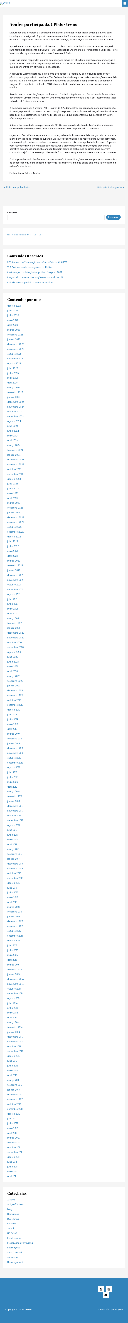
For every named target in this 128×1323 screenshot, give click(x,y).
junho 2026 (13, 315)
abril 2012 (12, 1133)
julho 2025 (12, 368)
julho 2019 (12, 714)
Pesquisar (12, 212)
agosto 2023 (14, 479)
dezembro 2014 (15, 979)
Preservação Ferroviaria (20, 1243)
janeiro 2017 (13, 858)
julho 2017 (12, 830)
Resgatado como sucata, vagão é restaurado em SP (35, 277)
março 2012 (13, 1137)
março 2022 (13, 560)
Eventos (11, 1223)
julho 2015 (12, 945)
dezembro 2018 (15, 748)
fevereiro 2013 (14, 1085)
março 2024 (13, 445)
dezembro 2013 (15, 1036)
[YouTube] (106, 1295)
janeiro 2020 (13, 685)
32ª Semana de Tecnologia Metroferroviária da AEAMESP (37, 262)
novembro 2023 (15, 464)
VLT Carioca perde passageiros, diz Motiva (29, 267)
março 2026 (13, 329)
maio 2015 (12, 955)
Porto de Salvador (19, 235)
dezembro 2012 (15, 1094)
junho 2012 (12, 1123)
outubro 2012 (14, 1104)
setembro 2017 (15, 820)
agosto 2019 (13, 709)
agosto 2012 (13, 1113)
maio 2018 (12, 782)
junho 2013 (12, 1065)
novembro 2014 (15, 984)
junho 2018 (12, 777)
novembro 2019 (15, 695)
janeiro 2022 (13, 570)
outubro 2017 (14, 815)
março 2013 (13, 1080)
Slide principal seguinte (111, 187)
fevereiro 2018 (14, 796)
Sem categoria (15, 1252)
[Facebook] (101, 1289)
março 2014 (13, 1022)
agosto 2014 (13, 998)
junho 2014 (12, 1008)
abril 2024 (12, 440)
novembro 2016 (15, 868)
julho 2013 (12, 1060)
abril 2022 (12, 555)
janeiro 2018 (13, 801)
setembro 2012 (15, 1109)
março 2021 (13, 618)
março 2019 (13, 733)
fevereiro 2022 (15, 565)
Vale (35, 235)
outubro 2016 (14, 873)
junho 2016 (12, 892)
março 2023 (13, 502)
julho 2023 (12, 483)
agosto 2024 (14, 421)
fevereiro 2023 (15, 507)
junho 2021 (12, 603)
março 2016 (13, 907)
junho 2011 (12, 1166)
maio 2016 (12, 897)
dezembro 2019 (15, 690)
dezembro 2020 (15, 632)
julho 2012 (12, 1118)
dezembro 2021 (15, 575)
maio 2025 (12, 377)
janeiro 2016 (13, 916)
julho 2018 (12, 772)
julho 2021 (12, 599)
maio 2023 (12, 493)
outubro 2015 (14, 931)
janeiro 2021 (13, 628)
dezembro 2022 (15, 517)
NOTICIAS (12, 1233)
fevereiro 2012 (14, 1142)
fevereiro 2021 (14, 623)
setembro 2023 (15, 474)
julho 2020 (12, 656)
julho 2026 (12, 310)
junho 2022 (13, 546)
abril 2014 (12, 1017)
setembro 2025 (15, 358)
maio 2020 (13, 666)
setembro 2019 (15, 704)
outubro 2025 (14, 354)
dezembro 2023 (15, 459)
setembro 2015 (15, 935)
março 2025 (13, 387)
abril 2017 (12, 844)
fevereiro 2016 (14, 911)
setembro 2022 (15, 531)
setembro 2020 (15, 647)
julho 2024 (12, 426)
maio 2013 (12, 1070)
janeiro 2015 (13, 974)
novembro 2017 (15, 810)
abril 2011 (11, 1176)
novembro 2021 (15, 580)
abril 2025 (12, 382)
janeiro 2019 (13, 743)
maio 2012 (12, 1128)
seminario (12, 1257)
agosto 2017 (13, 825)
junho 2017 (12, 834)
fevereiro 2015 (14, 969)
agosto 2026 (14, 305)
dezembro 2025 (15, 344)
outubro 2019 (14, 700)
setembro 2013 (15, 1051)
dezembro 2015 (15, 921)
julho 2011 (12, 1161)
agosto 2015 (13, 940)
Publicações (13, 1247)
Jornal (10, 1228)
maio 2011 (12, 1171)
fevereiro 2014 (15, 1027)
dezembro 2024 (15, 402)
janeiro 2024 (14, 455)
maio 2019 (12, 724)
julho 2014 (12, 1003)
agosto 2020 (14, 652)
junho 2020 (13, 661)
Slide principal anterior (16, 187)
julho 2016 (12, 887)
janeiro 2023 (13, 512)
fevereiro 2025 (15, 392)
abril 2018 (12, 786)
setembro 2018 (15, 762)
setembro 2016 (15, 878)
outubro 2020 (14, 642)
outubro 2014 (14, 988)
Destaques (13, 1214)
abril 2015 (12, 959)
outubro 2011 (13, 1147)
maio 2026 (13, 320)
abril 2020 (12, 671)
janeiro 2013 (13, 1089)
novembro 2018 (15, 753)
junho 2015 (12, 950)
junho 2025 (13, 373)
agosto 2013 (13, 1056)
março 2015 (13, 964)
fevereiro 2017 (14, 854)
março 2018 (13, 791)
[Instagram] (109, 1289)
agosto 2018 (13, 767)
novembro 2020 (15, 637)
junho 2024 (13, 430)
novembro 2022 (15, 522)
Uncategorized (15, 1262)
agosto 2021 (13, 594)
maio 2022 (12, 551)
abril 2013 (12, 1075)
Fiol (8, 235)
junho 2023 (13, 488)
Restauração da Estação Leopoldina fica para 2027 (34, 272)
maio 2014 (12, 1012)
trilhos (29, 235)
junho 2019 (12, 719)
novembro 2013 (15, 1041)
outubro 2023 (14, 469)
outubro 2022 (14, 527)
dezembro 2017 (15, 806)
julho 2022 (12, 541)
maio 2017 (12, 839)
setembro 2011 (14, 1152)
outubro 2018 (14, 757)
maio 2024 (13, 435)
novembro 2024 (15, 406)
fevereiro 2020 (15, 681)
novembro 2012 (15, 1099)
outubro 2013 (14, 1046)
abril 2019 (12, 729)
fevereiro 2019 (14, 738)
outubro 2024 (14, 411)
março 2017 (13, 849)
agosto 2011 (13, 1157)
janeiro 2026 (13, 339)
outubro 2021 (14, 584)
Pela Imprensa (14, 1238)
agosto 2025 (14, 363)
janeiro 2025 (13, 397)
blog (9, 1209)
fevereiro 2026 (15, 334)
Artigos (11, 1199)
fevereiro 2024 (15, 450)
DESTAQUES (13, 1218)
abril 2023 (12, 498)
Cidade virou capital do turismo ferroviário (30, 282)
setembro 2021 (15, 589)
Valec (41, 235)
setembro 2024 (15, 416)
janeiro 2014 (13, 1032)
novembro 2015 (15, 926)
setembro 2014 (15, 993)
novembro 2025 (15, 349)
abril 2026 (12, 325)
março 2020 (13, 676)
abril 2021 (12, 613)
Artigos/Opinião (15, 1204)
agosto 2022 (14, 536)
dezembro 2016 (15, 863)
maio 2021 (12, 608)
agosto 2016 (13, 883)
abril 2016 (12, 902)
